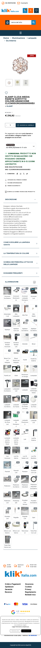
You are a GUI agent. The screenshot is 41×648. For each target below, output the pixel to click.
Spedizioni (9, 587)
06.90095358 (33, 635)
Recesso (8, 592)
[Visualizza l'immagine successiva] (6, 65)
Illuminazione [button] (11, 282)
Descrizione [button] (11, 199)
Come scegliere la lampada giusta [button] (16, 243)
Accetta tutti (26, 630)
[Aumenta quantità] (13, 125)
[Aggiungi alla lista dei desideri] (6, 93)
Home (6, 38)
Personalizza (15, 630)
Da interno (11, 41)
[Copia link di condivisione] (27, 174)
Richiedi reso (30, 595)
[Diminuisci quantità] (6, 125)
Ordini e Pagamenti (13, 584)
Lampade (32, 38)
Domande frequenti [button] (13, 273)
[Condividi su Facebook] (17, 174)
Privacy (28, 589)
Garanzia (8, 589)
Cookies (28, 587)
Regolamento (30, 592)
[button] (7, 22)
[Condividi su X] (23, 173)
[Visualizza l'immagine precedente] (35, 65)
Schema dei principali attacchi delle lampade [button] (18, 263)
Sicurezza (29, 584)
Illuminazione (18, 38)
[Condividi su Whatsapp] (20, 174)
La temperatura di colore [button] (16, 253)
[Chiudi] (34, 282)
